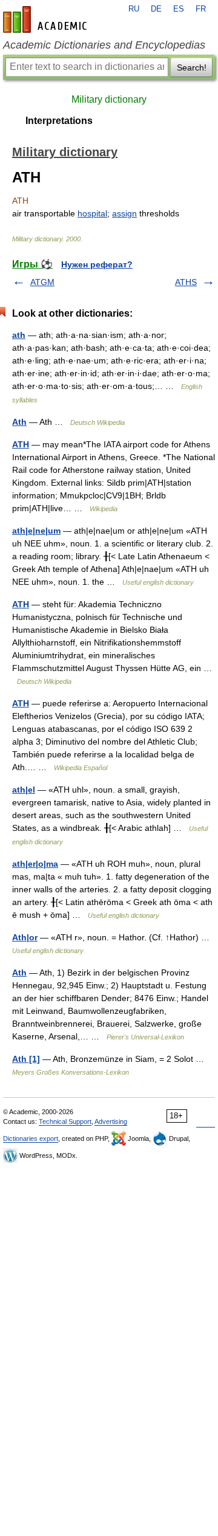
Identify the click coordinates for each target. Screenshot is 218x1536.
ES (178, 9)
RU (133, 9)
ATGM (42, 282)
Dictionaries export (30, 1138)
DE (156, 9)
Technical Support (65, 1121)
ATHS (186, 282)
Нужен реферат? (97, 264)
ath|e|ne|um (36, 531)
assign (124, 213)
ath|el (23, 789)
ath (18, 335)
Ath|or (25, 937)
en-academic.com (46, 19)
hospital (92, 213)
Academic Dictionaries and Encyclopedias (104, 45)
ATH (20, 444)
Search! (191, 67)
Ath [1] (26, 1059)
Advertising (110, 1121)
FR (201, 9)
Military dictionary (109, 99)
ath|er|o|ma (35, 864)
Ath (19, 422)
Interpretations (59, 120)
